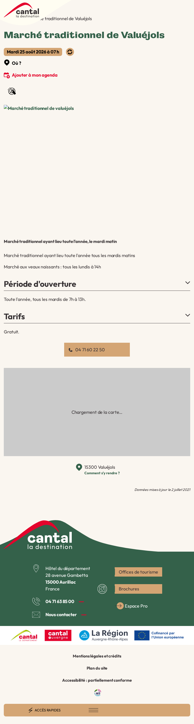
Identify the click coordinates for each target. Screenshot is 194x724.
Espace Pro (136, 606)
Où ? (16, 63)
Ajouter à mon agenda (35, 75)
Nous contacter (61, 614)
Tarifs (14, 316)
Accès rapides (48, 710)
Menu (93, 710)
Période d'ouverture (40, 284)
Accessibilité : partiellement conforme (97, 680)
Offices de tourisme (138, 572)
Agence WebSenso (97, 692)
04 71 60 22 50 (90, 350)
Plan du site (97, 668)
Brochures (129, 589)
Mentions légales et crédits (97, 655)
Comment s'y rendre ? (101, 473)
